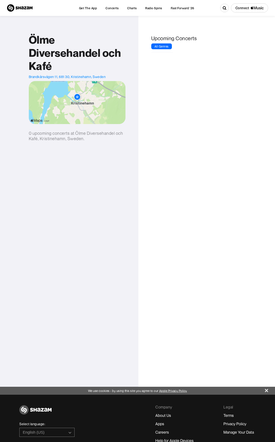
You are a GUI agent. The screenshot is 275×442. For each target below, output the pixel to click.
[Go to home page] (35, 412)
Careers (162, 432)
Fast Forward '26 (182, 8)
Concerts (112, 8)
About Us (163, 415)
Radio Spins (153, 8)
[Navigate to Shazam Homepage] (20, 8)
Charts (132, 8)
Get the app (88, 8)
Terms (228, 415)
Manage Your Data (238, 432)
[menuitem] (88, 8)
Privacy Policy (234, 423)
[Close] (270, 389)
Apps (159, 423)
